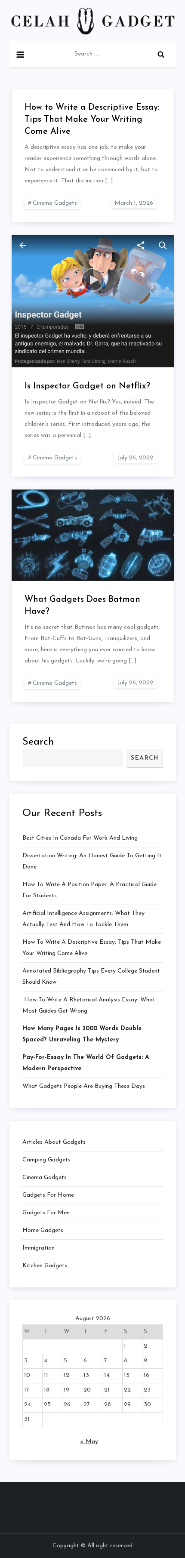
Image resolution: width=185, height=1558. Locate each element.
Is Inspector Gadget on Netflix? (87, 386)
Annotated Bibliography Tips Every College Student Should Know (91, 976)
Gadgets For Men (46, 1213)
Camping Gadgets (46, 1160)
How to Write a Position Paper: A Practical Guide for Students (89, 890)
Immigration (38, 1248)
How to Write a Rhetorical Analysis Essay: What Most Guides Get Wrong (88, 1005)
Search (38, 742)
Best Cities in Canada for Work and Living (80, 838)
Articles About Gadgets (54, 1142)
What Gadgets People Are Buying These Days (83, 1086)
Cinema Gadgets (55, 203)
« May (89, 1441)
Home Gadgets (42, 1230)
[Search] (161, 54)
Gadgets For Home (48, 1195)
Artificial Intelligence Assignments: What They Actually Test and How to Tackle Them (83, 919)
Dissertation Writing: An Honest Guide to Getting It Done (92, 861)
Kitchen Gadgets (44, 1265)
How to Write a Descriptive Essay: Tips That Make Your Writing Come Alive (92, 119)
